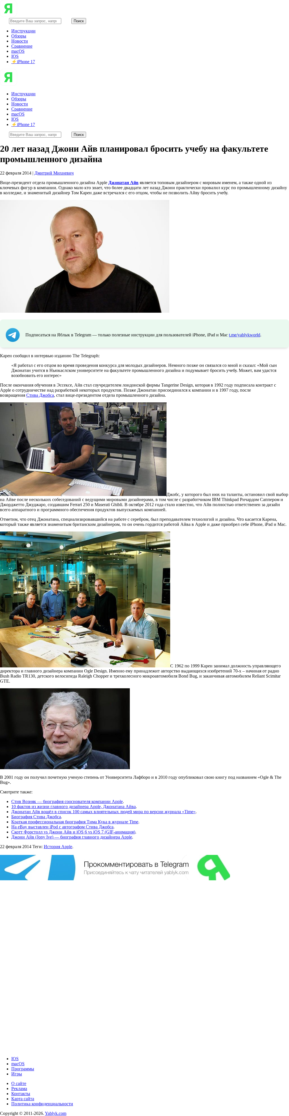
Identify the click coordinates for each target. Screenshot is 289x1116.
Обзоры (18, 36)
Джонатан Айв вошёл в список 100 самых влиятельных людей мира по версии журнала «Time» (103, 811)
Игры (16, 1073)
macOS (18, 51)
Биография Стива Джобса (36, 816)
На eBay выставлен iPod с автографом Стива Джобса (62, 826)
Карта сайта (22, 1098)
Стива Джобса (40, 395)
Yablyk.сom (55, 1113)
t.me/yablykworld (244, 334)
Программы (22, 1068)
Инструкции (23, 30)
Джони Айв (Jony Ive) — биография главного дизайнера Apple (71, 837)
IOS (15, 56)
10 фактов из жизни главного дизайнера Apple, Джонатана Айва (73, 806)
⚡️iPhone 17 (23, 61)
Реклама (19, 1088)
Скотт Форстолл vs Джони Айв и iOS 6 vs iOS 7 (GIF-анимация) (73, 832)
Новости (19, 41)
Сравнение (21, 46)
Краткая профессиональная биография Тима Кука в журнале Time (74, 821)
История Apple (58, 846)
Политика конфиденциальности (42, 1103)
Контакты (20, 1093)
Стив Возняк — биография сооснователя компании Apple (67, 801)
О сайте (18, 1083)
